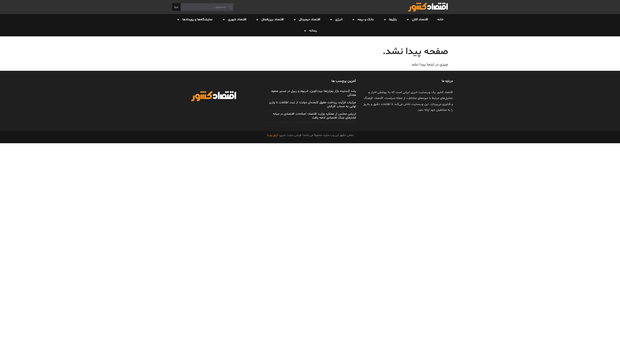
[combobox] (207, 7)
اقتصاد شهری (237, 19)
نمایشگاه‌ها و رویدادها (197, 19)
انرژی (338, 19)
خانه (440, 19)
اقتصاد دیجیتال (309, 19)
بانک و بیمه (365, 19)
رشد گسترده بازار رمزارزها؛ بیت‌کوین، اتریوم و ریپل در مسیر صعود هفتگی (313, 93)
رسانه (313, 30)
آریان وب (273, 135)
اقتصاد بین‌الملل (272, 19)
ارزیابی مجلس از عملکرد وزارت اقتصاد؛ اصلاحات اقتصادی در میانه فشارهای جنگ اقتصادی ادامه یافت (314, 116)
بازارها (393, 19)
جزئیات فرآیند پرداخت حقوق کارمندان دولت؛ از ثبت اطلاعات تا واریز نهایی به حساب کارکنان (312, 104)
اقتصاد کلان (420, 19)
